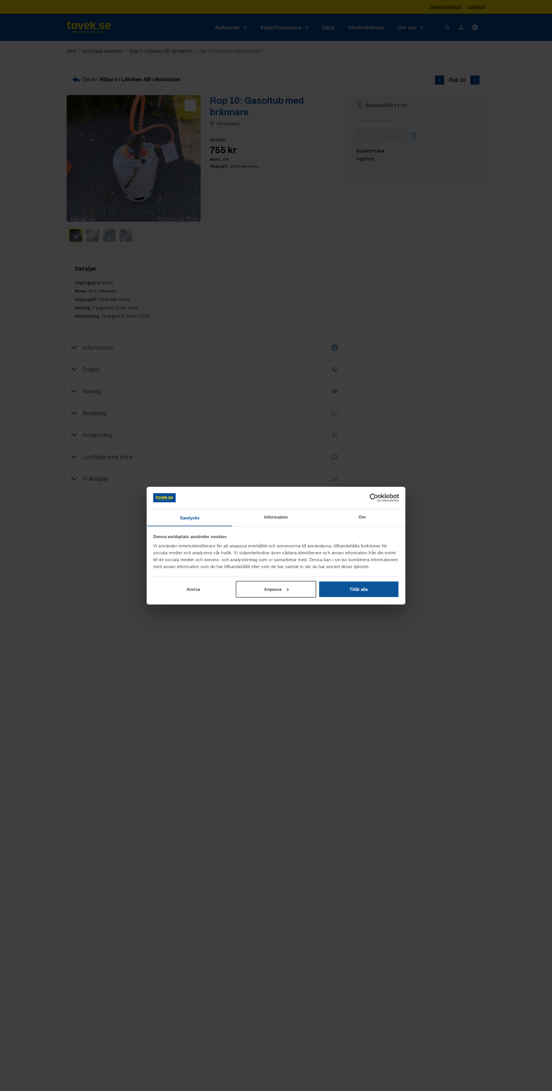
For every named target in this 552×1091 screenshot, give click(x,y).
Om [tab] (362, 516)
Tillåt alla (359, 589)
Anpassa (273, 589)
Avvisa (193, 589)
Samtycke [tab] (190, 517)
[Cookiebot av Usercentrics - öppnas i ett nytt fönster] (374, 497)
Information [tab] (276, 516)
